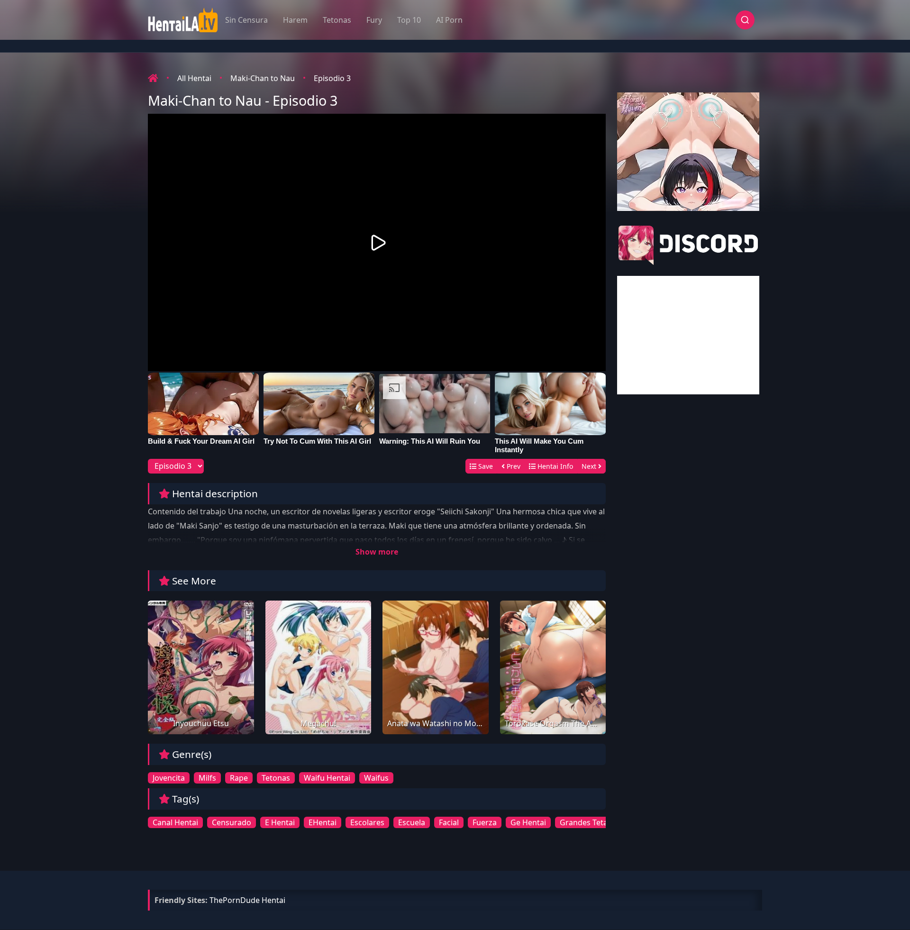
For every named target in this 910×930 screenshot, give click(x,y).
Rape (239, 778)
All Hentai (194, 78)
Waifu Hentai (327, 778)
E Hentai (280, 822)
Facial (449, 822)
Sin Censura (246, 20)
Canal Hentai (175, 822)
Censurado (231, 822)
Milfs (207, 778)
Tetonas (337, 20)
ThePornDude (234, 900)
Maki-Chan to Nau (262, 78)
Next (590, 466)
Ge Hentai (528, 822)
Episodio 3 (332, 78)
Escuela (411, 822)
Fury (374, 20)
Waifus (376, 778)
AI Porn (449, 20)
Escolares (367, 822)
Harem (295, 20)
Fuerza (485, 822)
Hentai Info (554, 466)
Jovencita (169, 778)
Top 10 (409, 20)
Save (484, 466)
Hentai (273, 900)
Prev (512, 466)
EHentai (323, 822)
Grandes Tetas (585, 822)
